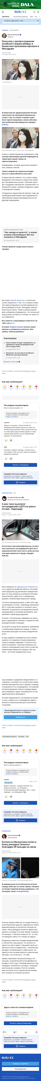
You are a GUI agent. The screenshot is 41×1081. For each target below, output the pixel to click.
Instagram (22, 482)
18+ (27, 736)
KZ (34, 12)
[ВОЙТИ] (38, 12)
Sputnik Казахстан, (17, 300)
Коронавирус (14, 30)
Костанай (21, 736)
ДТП (15, 493)
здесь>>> (11, 323)
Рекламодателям (20, 1069)
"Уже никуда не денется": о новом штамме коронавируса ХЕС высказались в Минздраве (20, 234)
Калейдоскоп (6, 831)
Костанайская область (9, 736)
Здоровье (5, 16)
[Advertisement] (20, 97)
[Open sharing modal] (25, 1032)
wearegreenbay (22, 891)
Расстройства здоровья (20, 16)
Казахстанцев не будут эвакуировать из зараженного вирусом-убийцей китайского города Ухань (20, 344)
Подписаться (20, 717)
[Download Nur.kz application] (20, 4)
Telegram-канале (16, 327)
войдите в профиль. (12, 416)
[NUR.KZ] (20, 12)
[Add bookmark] (36, 1032)
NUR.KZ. (5, 125)
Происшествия (7, 493)
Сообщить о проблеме (20, 1063)
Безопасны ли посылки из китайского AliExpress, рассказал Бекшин (20, 354)
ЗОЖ (31, 16)
